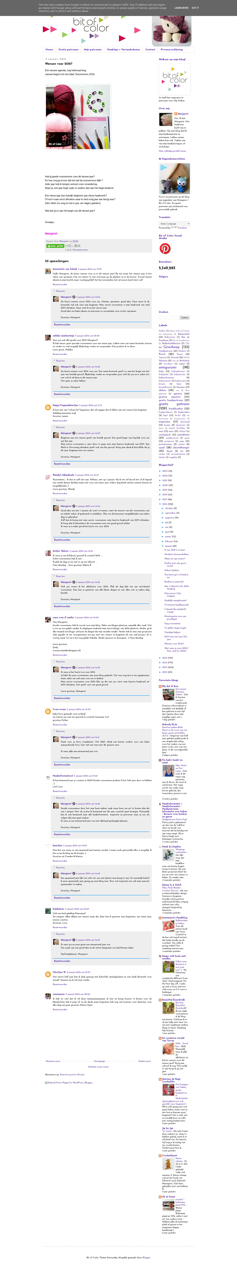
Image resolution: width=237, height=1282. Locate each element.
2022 (165, 476)
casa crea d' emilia (63, 617)
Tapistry (163, 358)
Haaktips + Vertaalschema (123, 49)
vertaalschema (178, 454)
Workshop (184, 361)
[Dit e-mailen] (66, 245)
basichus (57, 845)
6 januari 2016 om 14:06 (88, 367)
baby (161, 371)
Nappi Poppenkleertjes (65, 405)
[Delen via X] (72, 245)
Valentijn (163, 361)
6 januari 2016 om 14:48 (88, 873)
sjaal (162, 447)
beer (179, 384)
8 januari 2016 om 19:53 (78, 972)
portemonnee (165, 444)
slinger (169, 451)
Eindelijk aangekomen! (175, 600)
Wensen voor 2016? (174, 644)
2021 (165, 480)
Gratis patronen (68, 49)
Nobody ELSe (169, 724)
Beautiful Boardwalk (173, 1000)
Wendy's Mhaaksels (63, 475)
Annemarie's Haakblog (174, 918)
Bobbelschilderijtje (171, 343)
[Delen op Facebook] (76, 245)
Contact (150, 49)
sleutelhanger (181, 447)
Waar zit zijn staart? (174, 559)
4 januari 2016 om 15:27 (90, 269)
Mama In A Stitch (171, 885)
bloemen (181, 387)
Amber (162, 331)
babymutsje (179, 375)
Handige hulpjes (172, 632)
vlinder (162, 457)
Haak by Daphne (171, 847)
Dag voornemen (172, 623)
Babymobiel (183, 334)
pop (182, 441)
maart (168, 536)
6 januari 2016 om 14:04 (88, 297)
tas (181, 451)
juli (166, 522)
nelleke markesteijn (63, 336)
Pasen (180, 354)
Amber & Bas (175, 331)
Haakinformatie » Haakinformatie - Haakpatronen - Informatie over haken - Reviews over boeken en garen (174, 810)
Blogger (146, 1258)
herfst (178, 416)
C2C (187, 344)
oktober (169, 508)
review (181, 444)
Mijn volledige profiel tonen (172, 151)
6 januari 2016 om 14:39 (88, 667)
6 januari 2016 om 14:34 (88, 506)
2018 (165, 494)
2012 (165, 672)
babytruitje (180, 381)
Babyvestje (170, 337)
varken (162, 454)
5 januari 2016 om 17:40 (86, 776)
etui (177, 391)
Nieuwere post (53, 1061)
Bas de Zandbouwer (181, 340)
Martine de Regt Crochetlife (171, 1080)
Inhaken (182, 351)
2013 (165, 667)
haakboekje (176, 408)
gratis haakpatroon (171, 400)
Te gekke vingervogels (175, 628)
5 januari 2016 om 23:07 (77, 909)
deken (162, 390)
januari (169, 546)
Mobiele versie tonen (98, 1067)
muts (171, 431)
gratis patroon (174, 404)
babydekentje (178, 371)
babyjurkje (164, 375)
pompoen (169, 441)
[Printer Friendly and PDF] (55, 246)
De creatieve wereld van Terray (173, 1039)
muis (161, 431)
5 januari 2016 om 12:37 (87, 475)
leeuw (161, 428)
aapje (182, 364)
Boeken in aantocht (174, 582)
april (167, 532)
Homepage (99, 1061)
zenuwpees (59, 994)
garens (178, 393)
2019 (165, 490)
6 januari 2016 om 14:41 (87, 737)
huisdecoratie (179, 419)
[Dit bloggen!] (69, 245)
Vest (174, 361)
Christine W (59, 972)
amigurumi (167, 367)
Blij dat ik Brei (170, 686)
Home (49, 49)
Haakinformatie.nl (63, 776)
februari (169, 541)
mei (167, 527)
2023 (165, 471)
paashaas (183, 434)
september (170, 513)
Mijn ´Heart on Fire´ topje (181, 768)
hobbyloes (58, 909)
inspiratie (164, 421)
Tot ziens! (167, 1131)
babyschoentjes (166, 377)
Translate (182, 228)
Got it (195, 8)
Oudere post (144, 1061)
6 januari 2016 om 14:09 (88, 433)
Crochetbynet (169, 1156)
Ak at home (168, 1197)
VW (185, 358)
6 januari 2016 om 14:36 (88, 582)
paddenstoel (172, 438)
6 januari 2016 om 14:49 (88, 940)
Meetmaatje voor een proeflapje (175, 617)
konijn (167, 425)
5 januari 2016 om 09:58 (87, 336)
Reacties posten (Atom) (72, 1074)
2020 (165, 485)
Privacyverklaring (172, 49)
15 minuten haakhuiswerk (176, 605)
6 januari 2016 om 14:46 (88, 804)
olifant (182, 431)
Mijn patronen (92, 49)
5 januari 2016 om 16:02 (87, 617)
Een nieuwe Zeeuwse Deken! (181, 692)
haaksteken (183, 412)
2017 (165, 499)
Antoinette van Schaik (65, 269)
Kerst (162, 354)
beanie (162, 384)
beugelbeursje (165, 387)
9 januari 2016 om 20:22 (78, 994)
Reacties (60, 291)
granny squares (169, 397)
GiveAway (171, 347)
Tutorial (174, 357)
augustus (170, 518)
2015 (165, 658)
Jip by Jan (167, 1128)
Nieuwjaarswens (80, 250)
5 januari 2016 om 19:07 (75, 845)
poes (187, 438)
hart (165, 415)
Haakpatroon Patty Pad (174, 820)
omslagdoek (165, 435)
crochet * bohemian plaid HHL (181, 1202)
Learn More (181, 8)
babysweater (165, 381)
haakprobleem (166, 412)
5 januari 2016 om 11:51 (90, 405)
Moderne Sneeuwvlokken (176, 554)
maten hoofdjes (177, 428)
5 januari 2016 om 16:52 (78, 709)
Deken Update (171, 570)
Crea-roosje (59, 709)
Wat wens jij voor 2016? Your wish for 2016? (176, 649)
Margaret (66, 297)
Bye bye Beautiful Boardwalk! (181, 1005)
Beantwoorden (60, 284)
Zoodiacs (168, 364)
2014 (165, 662)
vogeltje (173, 457)
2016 (165, 504)
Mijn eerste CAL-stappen (173, 594)
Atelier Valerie (61, 551)
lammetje (180, 425)
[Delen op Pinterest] (79, 245)
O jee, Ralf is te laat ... (175, 550)
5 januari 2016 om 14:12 (81, 551)
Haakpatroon (166, 351)
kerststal (185, 422)
